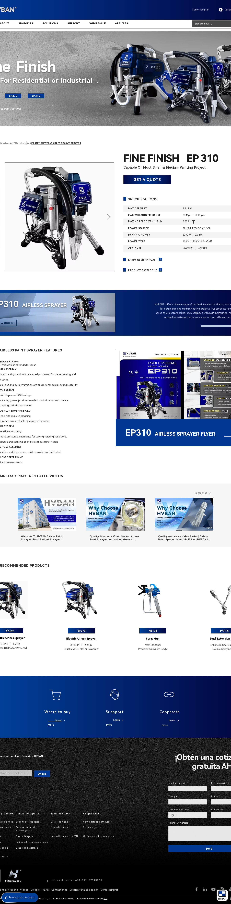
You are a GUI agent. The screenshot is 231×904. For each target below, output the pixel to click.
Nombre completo (178, 783)
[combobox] (203, 493)
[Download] (160, 259)
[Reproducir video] (46, 514)
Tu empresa (174, 796)
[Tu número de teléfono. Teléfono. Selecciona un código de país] (173, 815)
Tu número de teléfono (180, 810)
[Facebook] (196, 889)
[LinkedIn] (204, 889)
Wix (105, 898)
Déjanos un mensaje (178, 823)
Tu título (215, 796)
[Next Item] (108, 217)
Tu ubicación (217, 810)
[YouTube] (213, 889)
